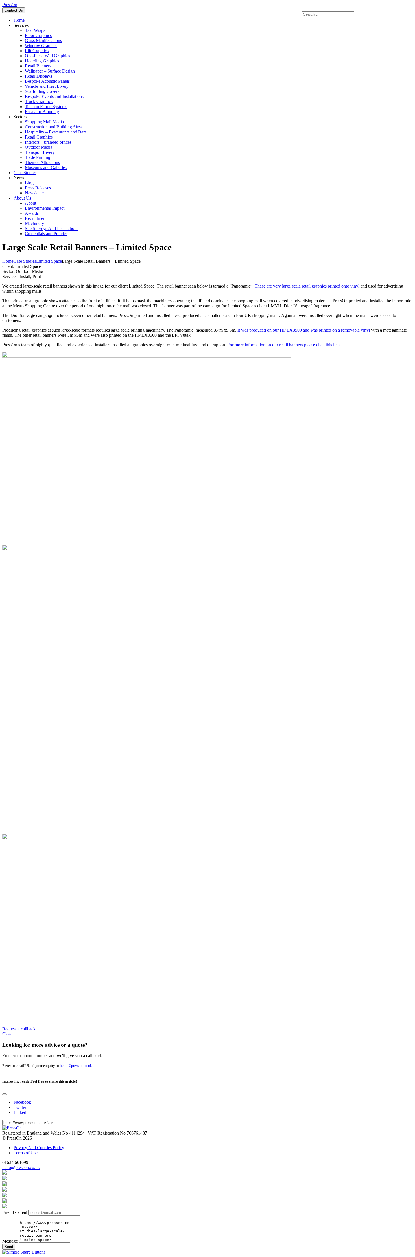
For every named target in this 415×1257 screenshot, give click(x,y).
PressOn (9, 4)
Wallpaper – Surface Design (50, 71)
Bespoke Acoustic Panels (47, 81)
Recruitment (36, 218)
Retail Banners (38, 65)
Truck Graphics (39, 101)
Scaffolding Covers (42, 91)
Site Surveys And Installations (51, 228)
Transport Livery (40, 152)
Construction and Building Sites (53, 126)
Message (10, 1241)
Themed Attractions (42, 162)
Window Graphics (41, 45)
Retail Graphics (39, 137)
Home (19, 20)
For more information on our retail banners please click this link (283, 344)
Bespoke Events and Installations (54, 96)
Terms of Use (26, 1152)
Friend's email (14, 1212)
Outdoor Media (38, 147)
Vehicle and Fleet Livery (47, 86)
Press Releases (38, 187)
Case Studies (25, 172)
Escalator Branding (42, 111)
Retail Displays (38, 76)
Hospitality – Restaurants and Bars (55, 132)
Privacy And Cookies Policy (39, 1147)
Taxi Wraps (35, 30)
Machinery (34, 223)
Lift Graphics (37, 50)
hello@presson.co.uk (76, 1065)
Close (7, 1034)
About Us (22, 198)
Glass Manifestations (43, 40)
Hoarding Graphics (42, 60)
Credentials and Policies (46, 233)
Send (9, 1247)
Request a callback (19, 1028)
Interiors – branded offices (48, 142)
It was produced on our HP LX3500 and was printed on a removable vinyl (303, 330)
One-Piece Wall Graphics (47, 55)
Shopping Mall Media (44, 121)
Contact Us (14, 10)
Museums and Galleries (46, 167)
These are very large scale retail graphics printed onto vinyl (307, 286)
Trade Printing (37, 157)
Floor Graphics (38, 35)
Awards (32, 213)
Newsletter (34, 192)
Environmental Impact (44, 208)
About (30, 203)
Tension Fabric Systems (46, 106)
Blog (29, 182)
